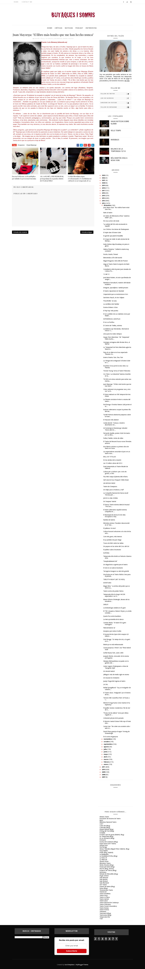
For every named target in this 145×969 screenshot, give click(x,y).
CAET (101, 824)
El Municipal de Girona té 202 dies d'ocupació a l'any (114, 516)
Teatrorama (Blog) (105, 915)
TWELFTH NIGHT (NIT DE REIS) (114, 579)
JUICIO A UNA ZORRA (110, 498)
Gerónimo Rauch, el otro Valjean (113, 297)
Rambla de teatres (109, 520)
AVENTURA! (107, 583)
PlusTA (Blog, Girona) (107, 868)
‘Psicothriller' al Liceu (110, 301)
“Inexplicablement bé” (110, 561)
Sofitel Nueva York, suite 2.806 (113, 653)
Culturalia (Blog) (105, 827)
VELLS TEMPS (116, 131)
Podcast (79, 28)
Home (16, 2)
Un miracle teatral (109, 671)
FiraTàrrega (103, 847)
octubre (107, 741)
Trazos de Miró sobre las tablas (113, 543)
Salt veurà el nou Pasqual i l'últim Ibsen (116, 480)
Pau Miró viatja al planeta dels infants (115, 476)
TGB (101, 918)
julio (105, 749)
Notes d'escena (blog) (107, 865)
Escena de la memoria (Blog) (109, 842)
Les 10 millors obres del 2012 (112, 463)
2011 (104, 767)
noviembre (108, 739)
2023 (104, 175)
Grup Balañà (104, 851)
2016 (104, 193)
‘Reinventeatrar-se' (109, 628)
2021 (104, 180)
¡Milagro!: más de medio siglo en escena (116, 674)
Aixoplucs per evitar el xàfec (112, 631)
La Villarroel (103, 860)
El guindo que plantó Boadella (113, 236)
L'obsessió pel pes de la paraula (113, 718)
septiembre (108, 744)
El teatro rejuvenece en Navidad (113, 291)
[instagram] (130, 2)
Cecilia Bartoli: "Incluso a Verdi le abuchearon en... (114, 424)
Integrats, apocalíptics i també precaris (115, 288)
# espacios (21, 145)
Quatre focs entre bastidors (112, 616)
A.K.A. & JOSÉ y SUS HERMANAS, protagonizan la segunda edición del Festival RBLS (52, 178)
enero (106, 764)
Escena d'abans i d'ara (110, 307)
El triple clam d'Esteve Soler (112, 232)
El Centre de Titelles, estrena (112, 325)
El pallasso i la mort (109, 528)
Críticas (58, 28)
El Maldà (102, 833)
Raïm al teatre (107, 212)
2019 (104, 185)
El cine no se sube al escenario (113, 568)
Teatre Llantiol (104, 899)
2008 (104, 774)
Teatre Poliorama (105, 904)
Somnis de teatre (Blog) (107, 886)
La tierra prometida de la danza (113, 619)
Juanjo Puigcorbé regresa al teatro (114, 681)
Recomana (103, 872)
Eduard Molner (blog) (106, 829)
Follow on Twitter (108, 93)
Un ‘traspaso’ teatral (109, 501)
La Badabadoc (104, 854)
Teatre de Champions (110, 486)
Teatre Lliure (104, 901)
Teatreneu (103, 911)
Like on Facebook (107, 98)
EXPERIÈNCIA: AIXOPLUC (111, 319)
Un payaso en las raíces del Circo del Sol (116, 546)
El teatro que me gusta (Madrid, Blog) (112, 834)
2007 (104, 777)
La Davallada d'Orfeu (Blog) (108, 856)
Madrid (65, 38)
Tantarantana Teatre (106, 890)
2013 (104, 201)
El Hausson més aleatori (111, 420)
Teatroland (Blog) (105, 913)
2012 (104, 203)
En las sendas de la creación (112, 460)
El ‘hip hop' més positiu (110, 311)
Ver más (127, 81)
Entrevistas (91, 28)
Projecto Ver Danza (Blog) (108, 870)
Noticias (69, 28)
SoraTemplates (69, 964)
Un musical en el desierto (111, 678)
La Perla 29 (103, 858)
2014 (104, 198)
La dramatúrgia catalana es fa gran (114, 608)
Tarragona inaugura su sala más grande (116, 571)
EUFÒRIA (106, 553)
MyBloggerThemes (82, 964)
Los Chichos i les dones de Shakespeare (116, 229)
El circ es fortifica (108, 322)
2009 (104, 772)
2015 (104, 195)
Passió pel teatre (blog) (107, 867)
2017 (104, 190)
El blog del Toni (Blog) (107, 831)
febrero (107, 762)
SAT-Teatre (103, 885)
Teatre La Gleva (105, 897)
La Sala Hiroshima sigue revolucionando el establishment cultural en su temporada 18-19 (80, 178)
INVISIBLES (115, 140)
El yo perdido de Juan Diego (112, 540)
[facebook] (123, 2)
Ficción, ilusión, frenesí (110, 254)
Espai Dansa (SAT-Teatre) (108, 843)
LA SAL (105, 684)
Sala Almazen (104, 877)
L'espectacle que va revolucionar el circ (115, 294)
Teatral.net (103, 892)
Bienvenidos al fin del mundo (112, 257)
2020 (104, 183)
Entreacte (103, 840)
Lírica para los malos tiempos (112, 334)
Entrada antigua (87, 232)
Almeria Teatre (104, 817)
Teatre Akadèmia (105, 893)
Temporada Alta (105, 917)
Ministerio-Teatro (105, 863)
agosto (106, 747)
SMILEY (105, 604)
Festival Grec (104, 845)
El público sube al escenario (112, 550)
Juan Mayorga (58, 38)
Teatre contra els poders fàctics (113, 591)
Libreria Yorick (104, 861)
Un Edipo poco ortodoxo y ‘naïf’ (113, 490)
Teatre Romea (104, 908)
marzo (106, 759)
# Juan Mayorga (31, 145)
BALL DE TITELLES (109, 457)
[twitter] (127, 2)
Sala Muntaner (104, 883)
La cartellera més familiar (111, 304)
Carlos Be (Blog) (105, 826)
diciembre (108, 205)
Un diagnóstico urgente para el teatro (115, 564)
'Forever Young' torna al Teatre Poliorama (116, 371)
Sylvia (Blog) (104, 888)
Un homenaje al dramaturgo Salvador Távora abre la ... (115, 429)
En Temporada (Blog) (106, 836)
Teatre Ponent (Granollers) (108, 906)
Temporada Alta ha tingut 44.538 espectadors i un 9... (114, 595)
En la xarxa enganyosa (110, 736)
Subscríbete (71, 951)
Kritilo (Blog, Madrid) (106, 852)
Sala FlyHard (104, 881)
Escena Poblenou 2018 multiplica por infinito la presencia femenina (24, 177)
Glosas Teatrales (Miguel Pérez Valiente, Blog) (114, 849)
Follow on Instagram (109, 107)
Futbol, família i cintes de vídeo (113, 438)
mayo (106, 754)
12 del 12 (106, 274)
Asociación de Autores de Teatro (110, 818)
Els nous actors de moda (111, 221)
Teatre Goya (104, 895)
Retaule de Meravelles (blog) (109, 874)
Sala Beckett (104, 879)
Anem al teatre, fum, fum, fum (113, 357)
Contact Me (27, 2)
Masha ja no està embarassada (113, 644)
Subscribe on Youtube (109, 102)
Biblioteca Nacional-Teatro (108, 822)
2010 (104, 769)
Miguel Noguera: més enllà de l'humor (115, 261)
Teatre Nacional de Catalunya (109, 902)
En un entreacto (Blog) (107, 838)
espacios (50, 38)
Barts (101, 820)
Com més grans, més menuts (112, 536)
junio (106, 752)
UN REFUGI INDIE (109, 483)
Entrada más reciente (20, 232)
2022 (104, 178)
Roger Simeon (104, 876)
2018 (104, 188)
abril (105, 757)
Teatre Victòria (104, 910)
